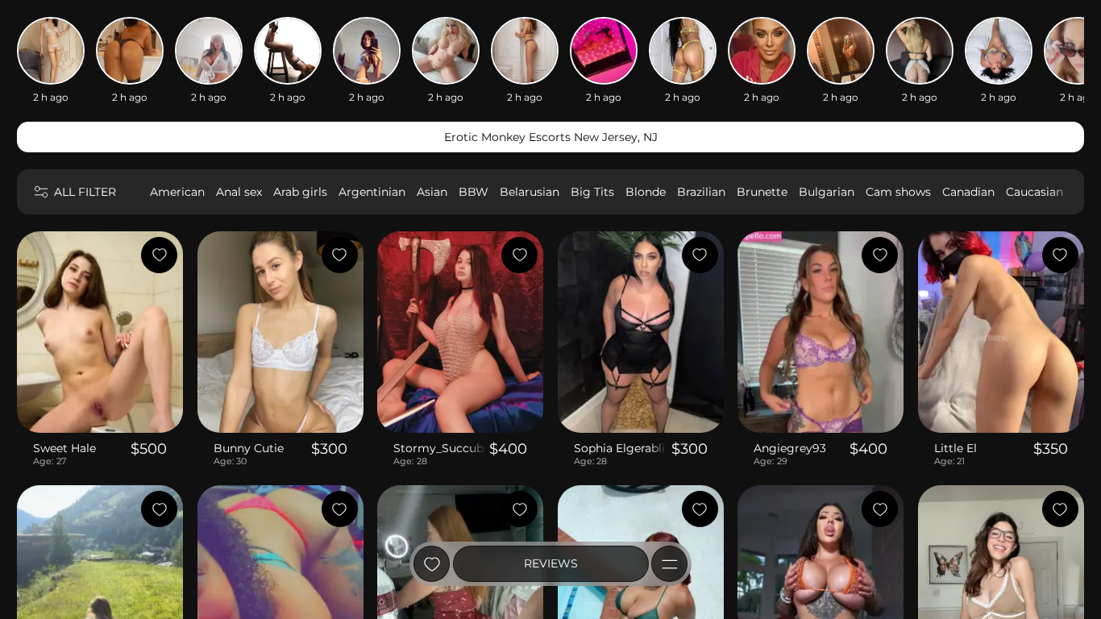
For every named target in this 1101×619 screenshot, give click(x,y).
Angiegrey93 (790, 448)
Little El (955, 448)
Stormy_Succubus (439, 448)
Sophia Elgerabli (619, 448)
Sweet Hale (64, 448)
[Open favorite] (431, 564)
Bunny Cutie (249, 448)
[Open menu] (669, 564)
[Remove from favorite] (159, 255)
